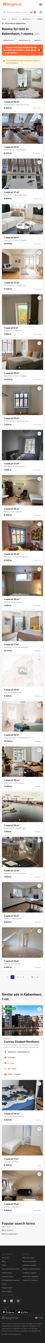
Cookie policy (7, 1273)
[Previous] (7, 977)
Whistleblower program (10, 1280)
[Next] (37, 977)
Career (4, 1284)
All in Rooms (7, 1230)
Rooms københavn (10, 1234)
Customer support (29, 1273)
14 (32, 977)
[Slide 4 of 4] (24, 413)
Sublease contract (29, 1265)
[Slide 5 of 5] (25, 96)
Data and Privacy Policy (11, 1269)
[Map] (41, 12)
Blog (3, 1261)
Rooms (14, 19)
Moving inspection (29, 1261)
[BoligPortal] (12, 4)
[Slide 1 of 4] (20, 413)
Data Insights (7, 1291)
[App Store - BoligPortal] (23, 1312)
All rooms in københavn (15, 23)
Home (4, 19)
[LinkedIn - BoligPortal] (11, 1301)
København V (9, 40)
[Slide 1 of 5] (19, 96)
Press (4, 1265)
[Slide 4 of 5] (24, 96)
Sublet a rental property (31, 1269)
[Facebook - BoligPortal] (5, 1301)
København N (24, 40)
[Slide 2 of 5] (21, 96)
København (26, 19)
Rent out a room (28, 1258)
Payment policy (8, 1276)
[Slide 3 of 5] (22, 96)
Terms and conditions (30, 1276)
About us (5, 1258)
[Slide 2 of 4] (21, 413)
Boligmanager (7, 1288)
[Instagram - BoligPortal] (18, 1301)
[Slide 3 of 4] (23, 413)
